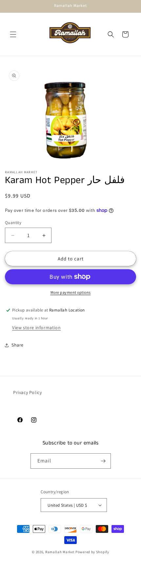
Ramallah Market (60, 552)
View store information (36, 327)
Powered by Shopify (92, 552)
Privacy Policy (27, 392)
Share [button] (17, 345)
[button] (13, 34)
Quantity (13, 222)
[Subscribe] (103, 461)
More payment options (70, 292)
